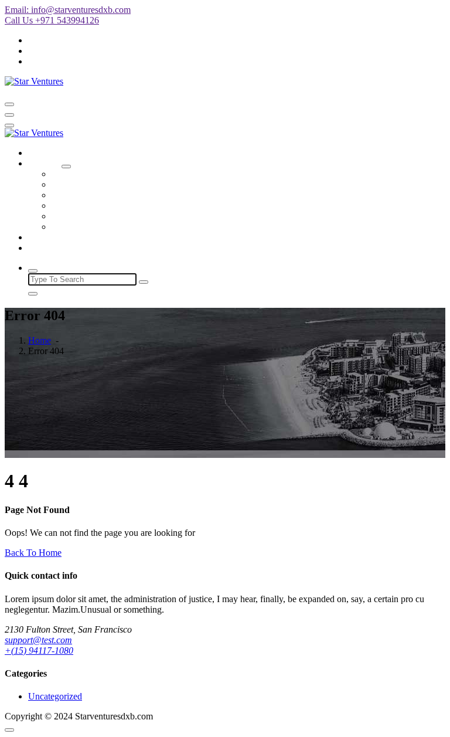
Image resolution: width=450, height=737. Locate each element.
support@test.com (38, 640)
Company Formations (92, 174)
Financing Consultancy (94, 205)
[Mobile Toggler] (66, 166)
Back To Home (33, 553)
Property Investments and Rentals (113, 227)
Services (43, 163)
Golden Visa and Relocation (104, 216)
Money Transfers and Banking (108, 195)
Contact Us (49, 248)
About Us (46, 237)
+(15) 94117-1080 (39, 651)
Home (39, 153)
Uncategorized (55, 696)
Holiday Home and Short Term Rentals (124, 184)
